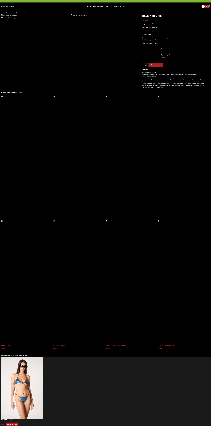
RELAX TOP (5, 345)
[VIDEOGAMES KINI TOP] (178, 158)
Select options (12, 424)
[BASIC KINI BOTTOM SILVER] (126, 158)
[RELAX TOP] (22, 158)
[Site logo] (7, 6)
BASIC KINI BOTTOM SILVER (116, 345)
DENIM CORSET (59, 345)
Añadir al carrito (156, 65)
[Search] (199, 6)
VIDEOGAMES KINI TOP (166, 345)
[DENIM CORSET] (74, 158)
